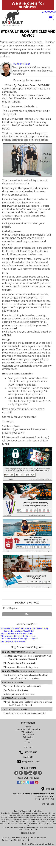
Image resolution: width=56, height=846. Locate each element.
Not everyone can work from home (19, 694)
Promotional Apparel (18, 670)
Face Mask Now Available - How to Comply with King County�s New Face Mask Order (24, 629)
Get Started (28, 737)
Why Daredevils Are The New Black (16, 633)
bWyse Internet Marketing (42, 844)
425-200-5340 (49, 12)
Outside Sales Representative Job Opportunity (24, 713)
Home (28, 726)
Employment (14, 709)
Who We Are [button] (27, 732)
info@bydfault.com (31, 761)
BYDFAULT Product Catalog (28, 729)
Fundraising (13, 697)
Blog (28, 739)
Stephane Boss (21, 63)
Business (12, 682)
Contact (28, 742)
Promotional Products (18, 651)
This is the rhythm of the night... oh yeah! (19, 638)
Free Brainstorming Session (13, 641)
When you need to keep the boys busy (18, 636)
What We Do (28, 734)
